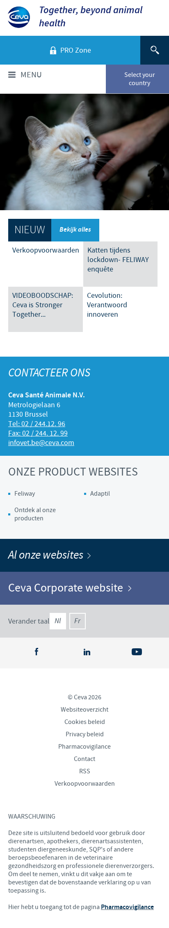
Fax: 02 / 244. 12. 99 (38, 433)
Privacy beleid (85, 734)
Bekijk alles (75, 229)
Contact (84, 759)
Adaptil (100, 494)
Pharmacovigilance (84, 746)
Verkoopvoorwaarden (85, 784)
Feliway (24, 494)
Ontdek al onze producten (35, 514)
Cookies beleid (84, 722)
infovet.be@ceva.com (41, 443)
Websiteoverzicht (84, 709)
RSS (84, 771)
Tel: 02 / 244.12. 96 (36, 424)
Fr (77, 621)
